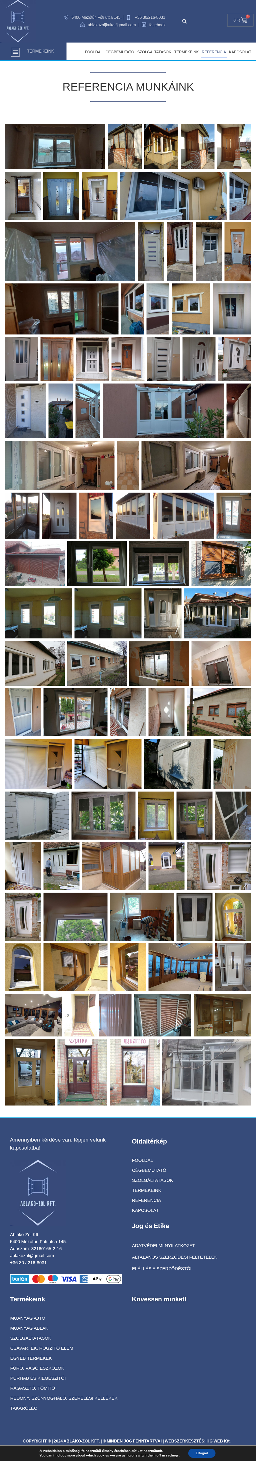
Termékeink (186, 52)
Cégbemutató (120, 52)
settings (172, 1455)
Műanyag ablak (29, 1328)
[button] (184, 21)
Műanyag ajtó (27, 1318)
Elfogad (202, 1453)
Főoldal (93, 52)
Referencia (214, 52)
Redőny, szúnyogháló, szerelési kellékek (64, 1398)
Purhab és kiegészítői (38, 1378)
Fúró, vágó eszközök (37, 1368)
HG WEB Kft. (218, 1441)
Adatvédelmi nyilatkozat (163, 1245)
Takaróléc (23, 1408)
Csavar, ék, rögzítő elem (41, 1348)
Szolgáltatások (154, 52)
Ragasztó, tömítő (32, 1388)
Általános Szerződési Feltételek (174, 1257)
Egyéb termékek (31, 1358)
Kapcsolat (240, 52)
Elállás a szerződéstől (162, 1268)
